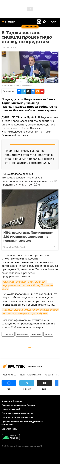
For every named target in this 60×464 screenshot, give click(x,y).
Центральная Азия (31, 374)
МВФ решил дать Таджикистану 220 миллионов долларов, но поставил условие (28, 236)
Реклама (31, 405)
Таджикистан (22, 334)
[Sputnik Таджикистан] (9, 23)
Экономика (36, 334)
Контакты (17, 401)
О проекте (7, 401)
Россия (49, 374)
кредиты (48, 334)
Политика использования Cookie (18, 417)
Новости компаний (11, 409)
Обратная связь (9, 428)
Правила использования (14, 405)
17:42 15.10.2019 (9, 47)
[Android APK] (10, 437)
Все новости (8, 334)
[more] (55, 247)
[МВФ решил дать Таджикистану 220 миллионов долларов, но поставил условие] (30, 209)
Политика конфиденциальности (17, 413)
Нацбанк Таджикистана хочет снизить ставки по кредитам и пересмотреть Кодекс (30, 311)
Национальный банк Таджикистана (18, 86)
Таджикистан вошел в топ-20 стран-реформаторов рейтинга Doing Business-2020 (27, 285)
